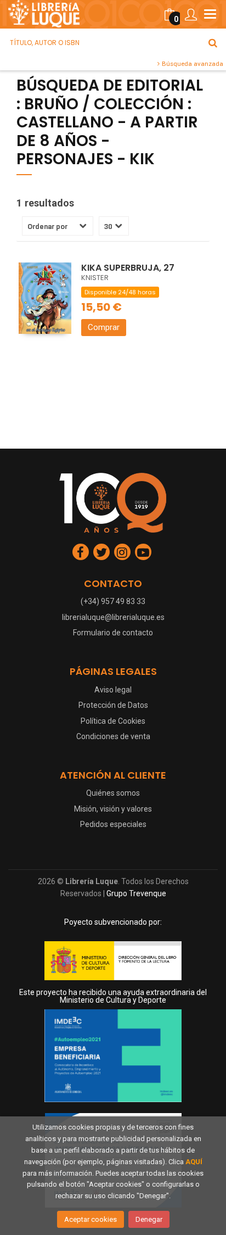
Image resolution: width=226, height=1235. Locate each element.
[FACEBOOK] (80, 552)
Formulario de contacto (113, 632)
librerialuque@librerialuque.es (113, 617)
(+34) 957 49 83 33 (113, 601)
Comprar (104, 327)
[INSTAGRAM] (122, 552)
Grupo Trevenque (136, 893)
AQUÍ (193, 1162)
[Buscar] (213, 43)
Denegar (148, 1219)
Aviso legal (113, 689)
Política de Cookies (113, 721)
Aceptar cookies (90, 1219)
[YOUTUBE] (143, 552)
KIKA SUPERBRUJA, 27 (127, 267)
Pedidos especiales (113, 824)
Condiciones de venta (113, 736)
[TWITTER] (101, 552)
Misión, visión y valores (113, 808)
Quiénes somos (113, 793)
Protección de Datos (113, 705)
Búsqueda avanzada (191, 64)
